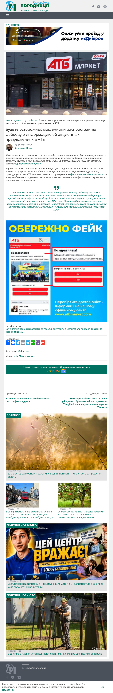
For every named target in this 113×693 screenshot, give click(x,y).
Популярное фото (21, 595)
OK (102, 686)
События (32, 120)
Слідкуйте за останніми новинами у (56, 368)
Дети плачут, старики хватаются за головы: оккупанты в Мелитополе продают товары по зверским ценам (54, 330)
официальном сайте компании (86, 174)
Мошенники (26, 356)
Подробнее (8, 689)
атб (16, 356)
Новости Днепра (15, 120)
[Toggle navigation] (8, 16)
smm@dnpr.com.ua (35, 668)
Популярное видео (22, 525)
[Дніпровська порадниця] (13, 669)
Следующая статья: (84, 400)
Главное (13, 415)
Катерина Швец (23, 148)
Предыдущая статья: (28, 397)
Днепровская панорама (28, 163)
